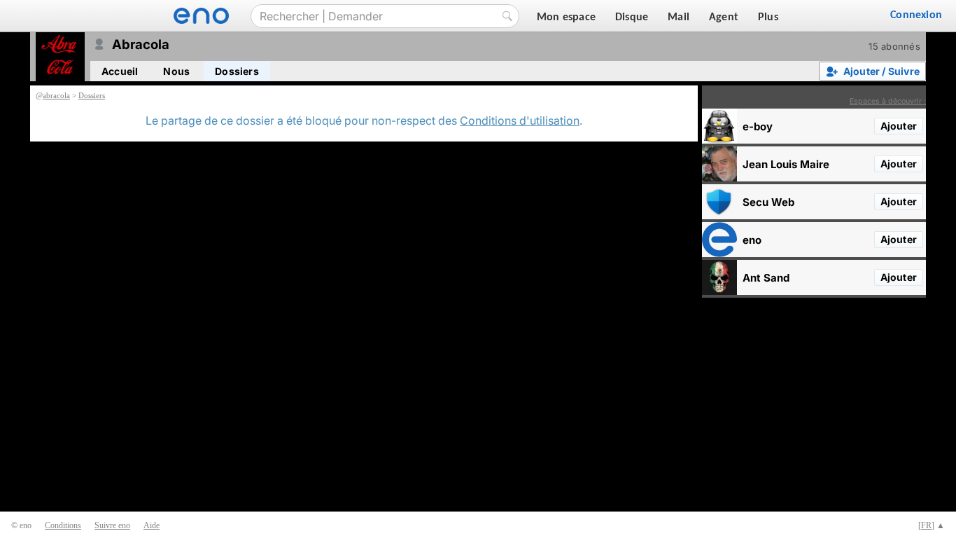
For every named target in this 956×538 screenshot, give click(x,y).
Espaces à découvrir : (888, 101)
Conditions (63, 525)
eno (752, 240)
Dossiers (237, 71)
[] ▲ (931, 525)
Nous (176, 71)
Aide (151, 525)
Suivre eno (112, 525)
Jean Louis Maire (786, 164)
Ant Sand (766, 277)
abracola (56, 95)
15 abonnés (894, 46)
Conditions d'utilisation (519, 120)
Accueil (119, 71)
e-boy (758, 126)
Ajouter (898, 126)
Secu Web (768, 202)
